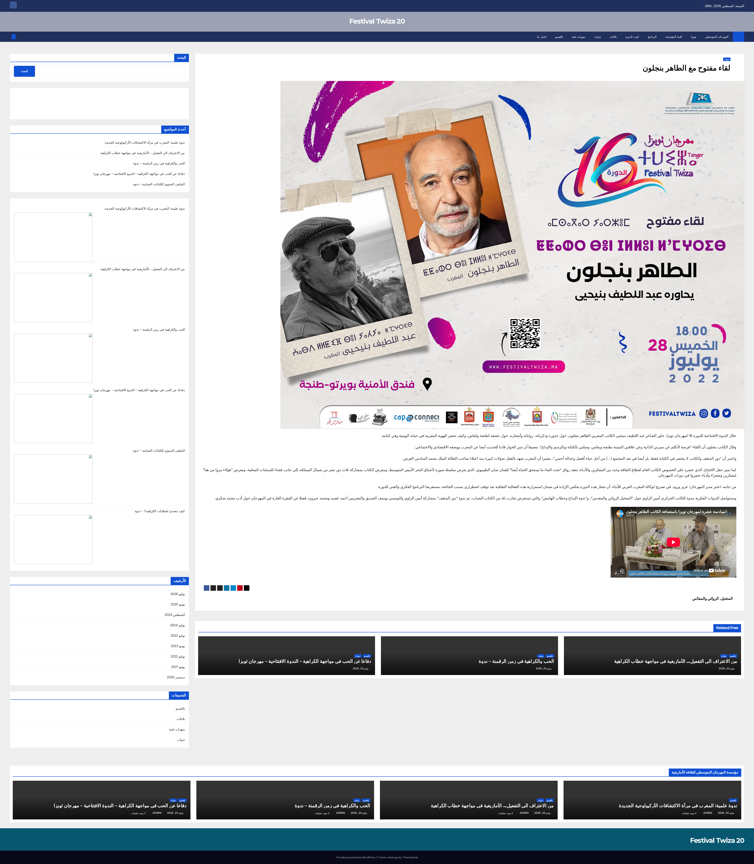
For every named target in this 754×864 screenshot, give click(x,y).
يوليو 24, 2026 (542, 812)
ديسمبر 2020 (176, 677)
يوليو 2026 (177, 594)
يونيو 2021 (178, 667)
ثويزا (693, 37)
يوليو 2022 (178, 656)
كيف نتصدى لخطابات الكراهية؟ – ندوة (160, 511)
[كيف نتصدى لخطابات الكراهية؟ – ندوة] (53, 539)
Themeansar (410, 857)
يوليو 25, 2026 (726, 812)
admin (707, 812)
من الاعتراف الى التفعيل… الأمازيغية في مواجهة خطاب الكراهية (675, 661)
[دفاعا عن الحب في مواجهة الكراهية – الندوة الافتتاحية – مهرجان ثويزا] (53, 418)
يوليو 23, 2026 (175, 812)
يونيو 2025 (178, 604)
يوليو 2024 (177, 625)
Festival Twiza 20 (377, 21)
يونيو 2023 (178, 646)
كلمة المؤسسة (674, 37)
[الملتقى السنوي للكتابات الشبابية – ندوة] (53, 479)
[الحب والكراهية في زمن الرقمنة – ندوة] (53, 358)
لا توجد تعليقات (689, 813)
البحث (181, 57)
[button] (20, 37)
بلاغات (613, 37)
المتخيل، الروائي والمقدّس (713, 598)
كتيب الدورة (632, 37)
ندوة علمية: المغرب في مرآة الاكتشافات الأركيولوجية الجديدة (145, 142)
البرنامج (652, 37)
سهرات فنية (579, 37)
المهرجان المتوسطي (716, 37)
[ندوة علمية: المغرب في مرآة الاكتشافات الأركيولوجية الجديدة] (53, 237)
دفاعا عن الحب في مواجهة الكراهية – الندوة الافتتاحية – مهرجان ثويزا (305, 661)
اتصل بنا (541, 37)
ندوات (597, 37)
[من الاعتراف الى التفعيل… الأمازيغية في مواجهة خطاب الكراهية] (53, 297)
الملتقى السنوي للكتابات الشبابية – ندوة (159, 184)
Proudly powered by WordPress (356, 857)
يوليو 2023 (178, 635)
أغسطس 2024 (175, 615)
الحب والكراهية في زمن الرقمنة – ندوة (516, 661)
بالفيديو (559, 37)
